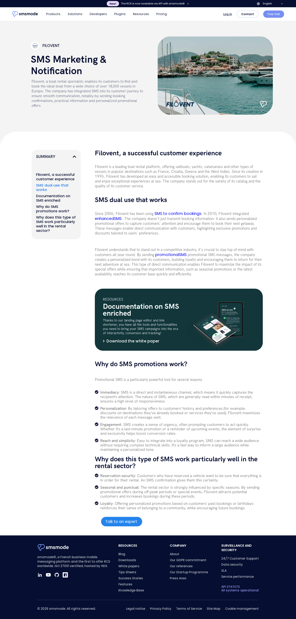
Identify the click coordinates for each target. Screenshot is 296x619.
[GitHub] (56, 575)
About (174, 554)
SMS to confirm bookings (177, 213)
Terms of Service (189, 609)
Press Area (178, 578)
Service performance (237, 576)
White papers (128, 566)
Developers (98, 14)
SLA (224, 570)
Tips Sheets (127, 572)
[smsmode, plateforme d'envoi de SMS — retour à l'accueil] (25, 14)
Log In (227, 14)
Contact (247, 14)
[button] (74, 157)
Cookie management (242, 609)
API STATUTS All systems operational (240, 588)
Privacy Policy (160, 609)
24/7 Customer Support (240, 558)
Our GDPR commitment (188, 560)
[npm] (65, 575)
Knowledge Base (131, 590)
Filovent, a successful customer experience (55, 176)
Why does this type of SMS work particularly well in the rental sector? (56, 224)
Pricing (161, 14)
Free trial (274, 14)
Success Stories (130, 578)
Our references (181, 566)
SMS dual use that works (52, 187)
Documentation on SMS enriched (53, 198)
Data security (232, 564)
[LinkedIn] (39, 575)
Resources (141, 14)
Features (125, 584)
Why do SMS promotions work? (52, 208)
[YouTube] (48, 575)
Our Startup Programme (189, 572)
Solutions (75, 14)
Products (53, 14)
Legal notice (135, 609)
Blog (121, 554)
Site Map (213, 609)
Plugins (120, 14)
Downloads (127, 560)
